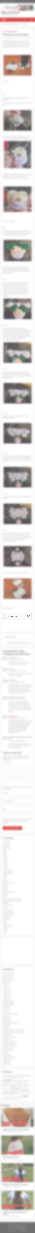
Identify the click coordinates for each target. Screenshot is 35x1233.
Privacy (27, 619)
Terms (29, 619)
